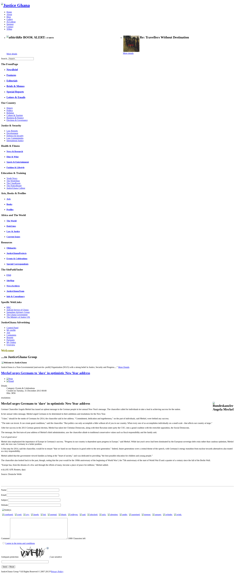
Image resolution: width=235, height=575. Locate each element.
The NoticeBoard (14, 186)
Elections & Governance (17, 120)
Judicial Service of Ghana (18, 310)
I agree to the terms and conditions (20, 543)
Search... (5, 58)
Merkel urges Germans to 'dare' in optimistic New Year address (45, 373)
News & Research (15, 151)
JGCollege (11, 22)
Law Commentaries (15, 138)
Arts (9, 199)
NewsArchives (13, 286)
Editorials (12, 80)
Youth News (12, 178)
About (9, 14)
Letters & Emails (16, 97)
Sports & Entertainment (18, 162)
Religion (10, 113)
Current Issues (13, 237)
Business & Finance (15, 118)
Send (5, 567)
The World (12, 221)
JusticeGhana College (16, 188)
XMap (9, 29)
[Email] (10, 381)
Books (9, 204)
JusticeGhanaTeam (15, 291)
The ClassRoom (13, 183)
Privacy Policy (57, 571)
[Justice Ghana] (15, 5)
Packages (11, 340)
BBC (9, 307)
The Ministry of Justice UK (18, 317)
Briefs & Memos (15, 86)
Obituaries (11, 248)
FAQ (9, 275)
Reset (12, 567)
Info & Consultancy (16, 296)
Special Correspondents (17, 264)
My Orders (11, 342)
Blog (9, 17)
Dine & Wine (13, 157)
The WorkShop (13, 181)
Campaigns (11, 335)
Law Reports (12, 131)
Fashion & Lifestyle (15, 167)
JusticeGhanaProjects (17, 253)
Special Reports (15, 91)
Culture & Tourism (15, 115)
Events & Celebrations (17, 258)
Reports (10, 337)
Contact (10, 27)
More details (12, 54)
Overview (11, 345)
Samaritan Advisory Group (18, 312)
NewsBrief (12, 69)
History (10, 108)
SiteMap (10, 280)
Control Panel (12, 328)
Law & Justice (13, 231)
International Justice (15, 140)
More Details (123, 367)
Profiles (10, 209)
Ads (8, 332)
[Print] (10, 379)
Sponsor (10, 24)
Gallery (10, 19)
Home (9, 12)
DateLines (11, 226)
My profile (11, 330)
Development (12, 133)
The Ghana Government (17, 315)
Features (11, 75)
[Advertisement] (38, 46)
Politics (10, 110)
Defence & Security (15, 136)
